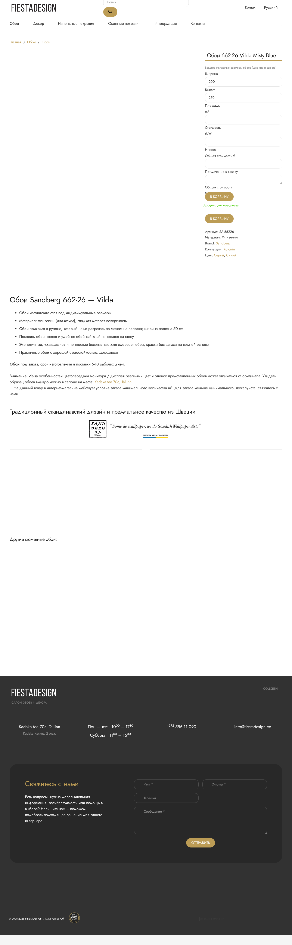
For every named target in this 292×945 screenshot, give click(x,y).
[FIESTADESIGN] (34, 7)
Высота (210, 89)
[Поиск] (110, 12)
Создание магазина (212, 919)
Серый (219, 255)
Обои (31, 42)
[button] (273, 7)
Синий (231, 255)
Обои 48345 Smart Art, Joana (85, 601)
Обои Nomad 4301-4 (245, 601)
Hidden (210, 149)
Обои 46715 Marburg (135, 664)
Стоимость (213, 127)
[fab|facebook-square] (276, 695)
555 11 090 (181, 727)
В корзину (219, 218)
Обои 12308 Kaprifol (24, 601)
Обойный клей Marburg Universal (33, 515)
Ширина (211, 73)
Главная (15, 42)
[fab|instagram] (265, 695)
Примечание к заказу (221, 171)
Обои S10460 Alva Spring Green (197, 601)
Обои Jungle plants (133, 601)
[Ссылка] (275, 23)
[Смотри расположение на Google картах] (39, 741)
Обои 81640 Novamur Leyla (29, 664)
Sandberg (223, 243)
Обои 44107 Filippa (78, 664)
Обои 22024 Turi (187, 664)
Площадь (212, 105)
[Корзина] (262, 23)
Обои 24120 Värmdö (245, 664)
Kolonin (229, 249)
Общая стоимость (218, 155)
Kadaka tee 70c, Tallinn (112, 382)
